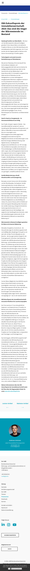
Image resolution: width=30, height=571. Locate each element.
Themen (3, 494)
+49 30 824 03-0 (5, 474)
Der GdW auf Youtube (14, 525)
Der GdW (3, 492)
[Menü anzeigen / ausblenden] (3, 2)
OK (9, 568)
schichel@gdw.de (15, 446)
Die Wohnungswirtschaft (7, 489)
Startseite (3, 487)
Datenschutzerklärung (7, 510)
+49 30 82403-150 (15, 445)
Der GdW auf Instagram (9, 525)
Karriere (3, 501)
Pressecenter (4, 13)
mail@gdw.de (4, 476)
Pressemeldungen (13, 13)
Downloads (4, 499)
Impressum (4, 507)
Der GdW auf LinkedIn (3, 524)
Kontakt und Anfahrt (6, 505)
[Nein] (28, 567)
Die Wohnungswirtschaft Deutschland (19, 2)
